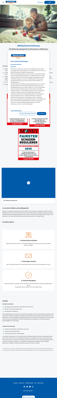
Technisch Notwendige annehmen (27, 113)
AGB (35, 383)
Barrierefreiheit (40, 383)
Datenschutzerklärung (16, 64)
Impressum (16, 383)
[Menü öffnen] (3, 2)
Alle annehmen (41, 113)
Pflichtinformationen (29, 383)
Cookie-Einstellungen (16, 110)
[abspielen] (28, 182)
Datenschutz (21, 383)
